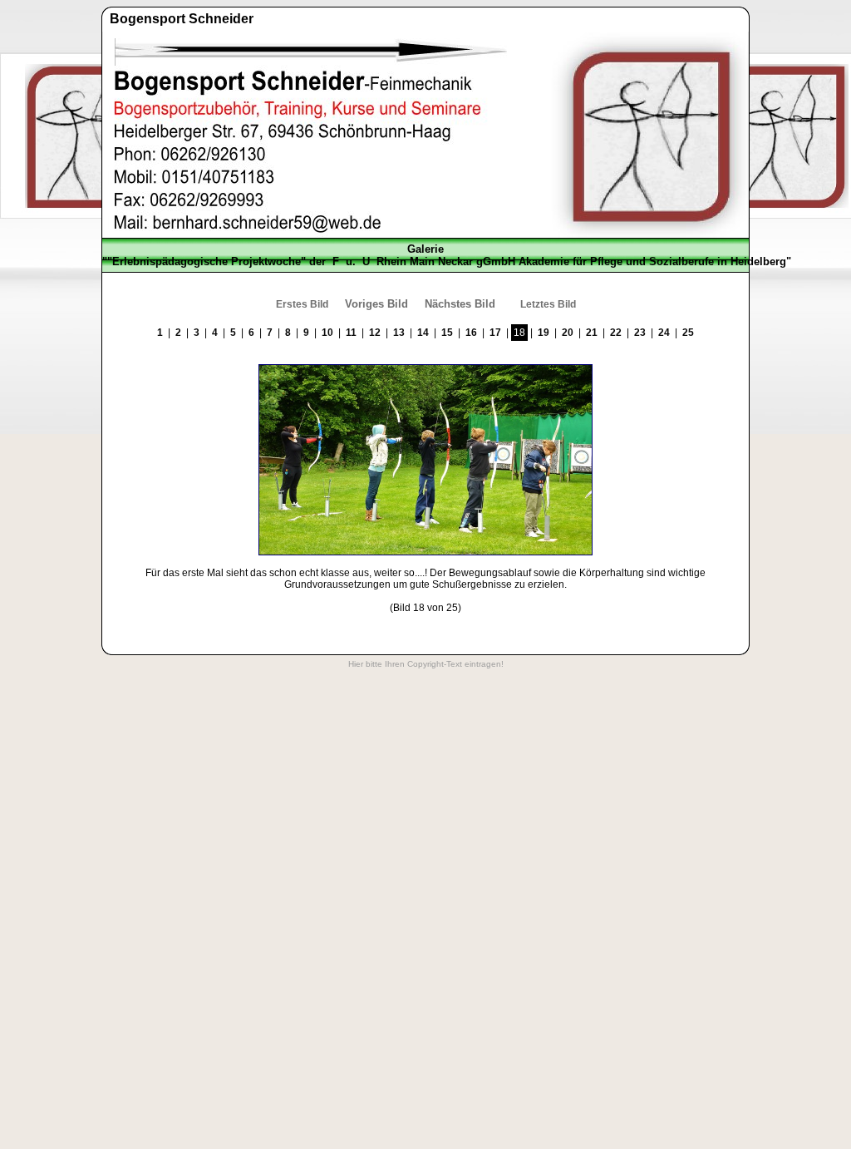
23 (640, 332)
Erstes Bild (302, 304)
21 (592, 332)
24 (664, 332)
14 (423, 332)
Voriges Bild (376, 304)
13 (399, 332)
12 (375, 332)
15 (447, 332)
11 (351, 332)
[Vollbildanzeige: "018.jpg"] (425, 552)
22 (616, 332)
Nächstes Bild (460, 304)
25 (688, 332)
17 (495, 332)
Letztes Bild (548, 304)
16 (471, 332)
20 (567, 332)
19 (543, 332)
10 (327, 332)
